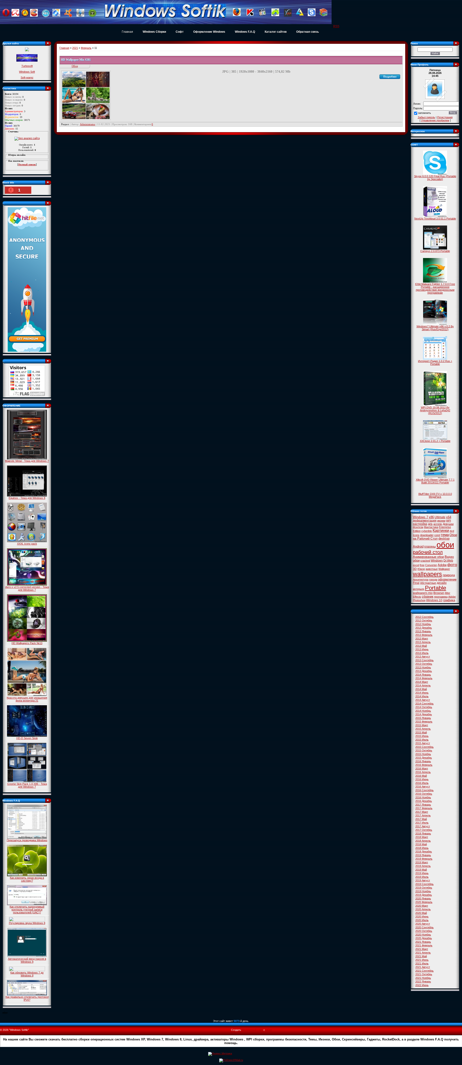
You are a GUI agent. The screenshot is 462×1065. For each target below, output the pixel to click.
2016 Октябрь (423, 793)
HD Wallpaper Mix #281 (76, 59)
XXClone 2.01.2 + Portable (435, 440)
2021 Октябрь (423, 974)
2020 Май (421, 912)
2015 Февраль (423, 721)
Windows (437, 560)
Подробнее (390, 76)
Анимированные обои (428, 557)
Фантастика (431, 527)
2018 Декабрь (423, 851)
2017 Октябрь (423, 829)
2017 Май (421, 819)
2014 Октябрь (423, 707)
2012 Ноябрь (423, 624)
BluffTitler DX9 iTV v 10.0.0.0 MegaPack (435, 495)
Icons (416, 535)
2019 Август (422, 880)
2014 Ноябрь (423, 710)
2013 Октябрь (423, 663)
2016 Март (421, 768)
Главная (127, 31)
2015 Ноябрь (423, 754)
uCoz (269, 1029)
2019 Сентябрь (424, 884)
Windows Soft (27, 71)
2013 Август (422, 656)
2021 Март (421, 949)
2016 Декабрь (423, 801)
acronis (437, 524)
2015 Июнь (422, 736)
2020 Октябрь (423, 930)
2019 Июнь (422, 873)
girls (430, 524)
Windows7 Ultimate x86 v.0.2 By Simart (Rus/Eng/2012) (435, 328)
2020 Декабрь (423, 938)
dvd (452, 530)
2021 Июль (422, 963)
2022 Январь (423, 981)
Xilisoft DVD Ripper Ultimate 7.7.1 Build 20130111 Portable (435, 481)
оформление (447, 579)
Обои (75, 66)
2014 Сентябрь (424, 703)
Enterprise (445, 527)
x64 (448, 517)
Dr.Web (448, 560)
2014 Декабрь (423, 714)
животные (432, 569)
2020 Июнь (422, 916)
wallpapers (427, 574)
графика (449, 600)
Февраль (86, 47)
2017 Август (422, 826)
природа (449, 575)
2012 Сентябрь (424, 616)
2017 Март (421, 811)
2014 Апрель (423, 685)
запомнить (424, 113)
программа (441, 596)
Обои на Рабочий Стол (435, 536)
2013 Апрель (423, 642)
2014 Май (421, 689)
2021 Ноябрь (423, 977)
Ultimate (440, 517)
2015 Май (421, 732)
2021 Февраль (423, 945)
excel (416, 565)
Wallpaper (444, 569)
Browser (438, 593)
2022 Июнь (422, 985)
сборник (427, 596)
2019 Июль (422, 876)
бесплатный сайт (252, 1029)
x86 (431, 517)
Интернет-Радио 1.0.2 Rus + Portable (435, 362)
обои (445, 544)
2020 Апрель (423, 909)
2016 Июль (422, 782)
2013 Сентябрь (424, 660)
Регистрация (445, 117)
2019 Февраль (423, 858)
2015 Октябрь (423, 750)
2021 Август (422, 967)
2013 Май (421, 645)
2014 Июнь (422, 692)
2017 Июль (422, 822)
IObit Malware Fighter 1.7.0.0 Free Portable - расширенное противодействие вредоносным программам (435, 288)
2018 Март (421, 837)
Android (418, 546)
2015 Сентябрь (424, 746)
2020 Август (422, 923)
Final (416, 583)
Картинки (441, 531)
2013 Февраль (423, 634)
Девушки (448, 524)
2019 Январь (423, 855)
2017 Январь (423, 804)
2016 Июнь (422, 779)
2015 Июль (422, 739)
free (422, 565)
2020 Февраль (423, 902)
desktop (443, 538)
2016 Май (421, 775)
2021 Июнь (422, 959)
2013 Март (421, 638)
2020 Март (421, 905)
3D (415, 569)
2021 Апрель (423, 952)
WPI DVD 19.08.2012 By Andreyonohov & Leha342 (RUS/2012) (435, 410)
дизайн (442, 583)
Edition (417, 530)
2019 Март (421, 862)
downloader (427, 535)
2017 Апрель (423, 815)
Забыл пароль (426, 117)
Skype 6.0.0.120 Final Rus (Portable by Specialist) (435, 178)
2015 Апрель (423, 728)
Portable (435, 588)
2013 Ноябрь (423, 667)
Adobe (442, 565)
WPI (448, 520)
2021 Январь (423, 941)
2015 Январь (423, 717)
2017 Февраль (423, 808)
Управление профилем (435, 120)
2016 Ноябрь (423, 797)
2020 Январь (423, 898)
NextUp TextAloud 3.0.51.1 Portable (435, 218)
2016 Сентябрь (424, 790)
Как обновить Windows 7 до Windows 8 (27, 974)
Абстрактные (428, 582)
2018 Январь (423, 833)
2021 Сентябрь (424, 970)
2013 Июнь (422, 649)
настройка (420, 524)
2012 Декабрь (423, 627)
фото (452, 564)
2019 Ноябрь (423, 891)
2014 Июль (422, 696)
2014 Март (421, 681)
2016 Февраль (423, 764)
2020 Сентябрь (424, 927)
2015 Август (422, 743)
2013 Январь (423, 631)
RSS (336, 26)
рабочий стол (428, 552)
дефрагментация (424, 520)
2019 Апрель (423, 866)
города (433, 579)
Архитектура (420, 579)
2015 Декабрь (423, 757)
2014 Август (422, 699)
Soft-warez (27, 77)
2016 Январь (423, 761)
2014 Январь (423, 674)
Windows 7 (420, 517)
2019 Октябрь (423, 887)
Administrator (87, 124)
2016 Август (422, 786)
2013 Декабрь (423, 671)
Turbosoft (27, 66)
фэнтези (418, 527)
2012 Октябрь (423, 620)
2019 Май (421, 869)
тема (445, 535)
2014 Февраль (423, 678)
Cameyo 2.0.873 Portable (435, 251)
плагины (430, 546)
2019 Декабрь (423, 894)
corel (437, 535)
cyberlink (426, 530)
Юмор (421, 569)
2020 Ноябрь (423, 934)
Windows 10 (434, 600)
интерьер (418, 588)
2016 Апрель (423, 772)
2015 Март (421, 725)
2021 (75, 47)
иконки (441, 520)
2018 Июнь (422, 847)
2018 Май (421, 844)
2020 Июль (422, 920)
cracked (425, 560)
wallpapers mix (423, 593)
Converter (431, 565)
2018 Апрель (423, 840)
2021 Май (421, 956)
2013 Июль (422, 653)
